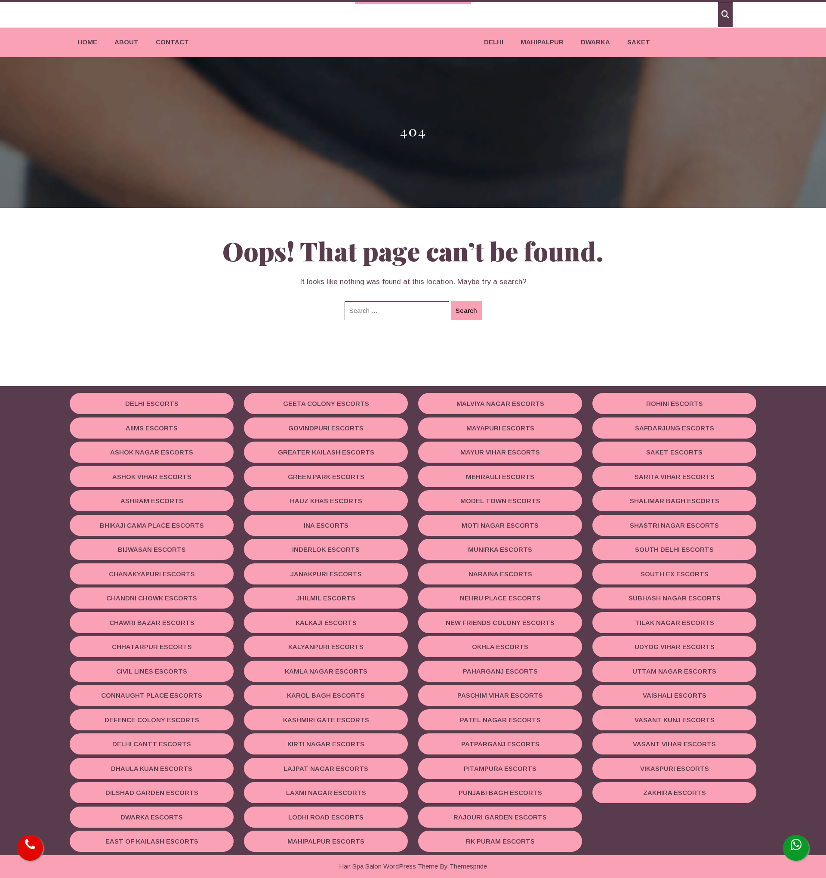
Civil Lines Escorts (151, 671)
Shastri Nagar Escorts (674, 525)
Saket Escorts (674, 452)
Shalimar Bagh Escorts (674, 500)
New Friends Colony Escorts (500, 622)
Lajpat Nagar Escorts (326, 768)
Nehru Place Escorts (500, 598)
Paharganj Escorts (500, 671)
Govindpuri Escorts (326, 428)
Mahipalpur (542, 42)
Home (87, 42)
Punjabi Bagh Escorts (500, 792)
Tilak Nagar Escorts (674, 622)
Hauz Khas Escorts (326, 500)
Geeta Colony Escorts (326, 403)
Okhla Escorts (500, 646)
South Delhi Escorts (674, 549)
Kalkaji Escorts (326, 622)
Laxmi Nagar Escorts (326, 792)
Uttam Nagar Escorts (674, 671)
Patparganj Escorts (500, 744)
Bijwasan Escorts (152, 549)
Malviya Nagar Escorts (500, 403)
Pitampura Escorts (500, 768)
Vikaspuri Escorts (674, 768)
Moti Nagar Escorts (500, 525)
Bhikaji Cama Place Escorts (152, 525)
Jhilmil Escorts (325, 598)
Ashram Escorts (151, 500)
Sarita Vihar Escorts (675, 476)
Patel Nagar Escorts (500, 719)
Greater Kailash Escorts (326, 452)
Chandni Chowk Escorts (151, 598)
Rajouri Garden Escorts (500, 817)
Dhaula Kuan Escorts (151, 768)
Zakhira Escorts (674, 792)
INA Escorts (326, 525)
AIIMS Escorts (152, 428)
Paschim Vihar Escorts (500, 695)
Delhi (493, 42)
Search (466, 310)
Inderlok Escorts (326, 549)
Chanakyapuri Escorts (152, 574)
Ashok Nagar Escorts (151, 452)
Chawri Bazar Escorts (151, 622)
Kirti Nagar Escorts (325, 744)
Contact (172, 42)
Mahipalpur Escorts (325, 841)
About (126, 42)
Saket (638, 42)
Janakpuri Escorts (326, 574)
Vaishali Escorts (674, 695)
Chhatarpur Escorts (152, 646)
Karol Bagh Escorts (326, 695)
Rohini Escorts (674, 403)
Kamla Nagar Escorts (326, 671)
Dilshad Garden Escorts (151, 792)
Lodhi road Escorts (326, 817)
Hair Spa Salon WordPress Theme (388, 866)
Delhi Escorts (152, 403)
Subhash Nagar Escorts (675, 598)
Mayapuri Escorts (500, 428)
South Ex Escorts (675, 574)
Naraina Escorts (500, 574)
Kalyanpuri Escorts (326, 646)
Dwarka (595, 42)
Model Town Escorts (500, 500)
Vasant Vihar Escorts (674, 744)
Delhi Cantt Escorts (151, 744)
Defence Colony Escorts (152, 719)
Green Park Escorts (326, 476)
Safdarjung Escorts (674, 428)
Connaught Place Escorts (151, 695)
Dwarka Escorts (151, 817)
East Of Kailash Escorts (151, 841)
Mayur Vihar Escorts (500, 452)
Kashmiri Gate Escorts (326, 719)
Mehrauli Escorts (500, 476)
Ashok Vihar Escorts (151, 476)
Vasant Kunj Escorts (675, 719)
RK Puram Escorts (500, 841)
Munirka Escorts (500, 549)
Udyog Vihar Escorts (675, 646)
